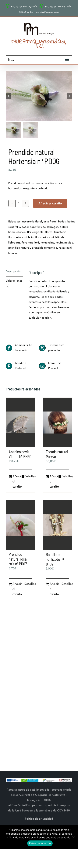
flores (48, 232)
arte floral (50, 221)
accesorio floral (32, 221)
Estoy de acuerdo (40, 843)
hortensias (47, 242)
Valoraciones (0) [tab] (14, 284)
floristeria (60, 232)
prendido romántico (44, 248)
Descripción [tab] (13, 271)
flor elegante (35, 232)
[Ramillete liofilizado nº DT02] (57, 525)
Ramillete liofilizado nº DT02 (55, 559)
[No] (73, 837)
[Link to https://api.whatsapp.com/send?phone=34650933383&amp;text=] (7, 6)
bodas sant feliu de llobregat (40, 227)
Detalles (28, 476)
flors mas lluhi (30, 242)
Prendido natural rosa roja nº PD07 (18, 559)
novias (68, 242)
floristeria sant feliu (21, 237)
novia (59, 242)
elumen (21, 232)
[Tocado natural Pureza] (57, 423)
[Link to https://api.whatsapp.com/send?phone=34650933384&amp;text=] (41, 6)
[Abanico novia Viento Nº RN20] (20, 422)
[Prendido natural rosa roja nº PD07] (20, 525)
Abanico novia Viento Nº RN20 (20, 454)
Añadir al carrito (50, 203)
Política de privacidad (39, 819)
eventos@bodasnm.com (47, 12)
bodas (62, 221)
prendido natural (19, 248)
